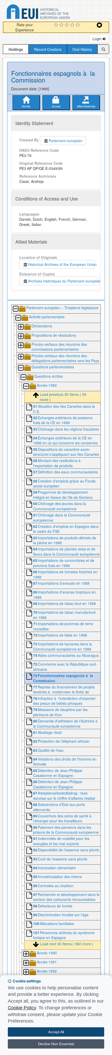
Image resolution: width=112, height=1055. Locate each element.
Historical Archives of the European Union (61, 264)
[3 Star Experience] (67, 25)
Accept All (56, 1032)
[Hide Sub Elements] (15, 309)
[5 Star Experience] (78, 25)
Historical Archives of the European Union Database (53, 13)
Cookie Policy (22, 1007)
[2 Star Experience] (62, 25)
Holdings (16, 49)
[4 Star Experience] (73, 25)
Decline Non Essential (56, 1044)
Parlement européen (66, 140)
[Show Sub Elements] (20, 327)
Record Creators (47, 49)
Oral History (82, 49)
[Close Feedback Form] (99, 25)
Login (97, 38)
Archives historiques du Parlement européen (63, 281)
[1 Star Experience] (56, 25)
